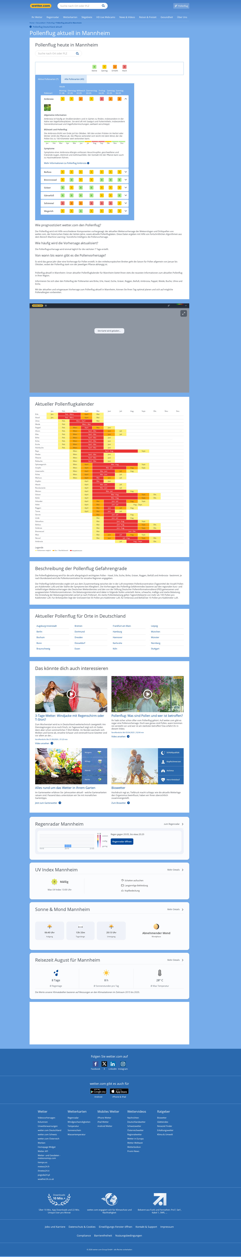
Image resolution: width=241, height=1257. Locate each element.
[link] (37, 17)
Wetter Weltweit (135, 1142)
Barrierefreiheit (103, 1235)
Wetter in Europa (135, 1138)
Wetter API (43, 1151)
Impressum (167, 1226)
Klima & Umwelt (165, 1134)
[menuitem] (37, 17)
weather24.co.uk (46, 1179)
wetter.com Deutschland (49, 1130)
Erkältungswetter (165, 1130)
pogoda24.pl (44, 1174)
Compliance (84, 1235)
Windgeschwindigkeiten (79, 1121)
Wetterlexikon (134, 1147)
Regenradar (73, 1117)
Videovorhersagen (46, 1117)
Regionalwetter (134, 1134)
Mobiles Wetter (108, 1111)
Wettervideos (136, 1111)
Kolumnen (43, 1121)
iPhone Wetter (104, 1117)
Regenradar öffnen (122, 841)
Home (32, 23)
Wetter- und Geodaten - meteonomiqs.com (49, 1157)
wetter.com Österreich (48, 1138)
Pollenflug (51, 23)
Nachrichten (133, 1117)
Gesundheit (40, 23)
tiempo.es (42, 1162)
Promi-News (133, 1151)
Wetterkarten (77, 1111)
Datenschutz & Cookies (82, 1226)
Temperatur (73, 1126)
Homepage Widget (47, 1147)
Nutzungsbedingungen (128, 1235)
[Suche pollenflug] (77, 54)
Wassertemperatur (76, 1134)
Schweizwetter (134, 1126)
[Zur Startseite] (41, 5)
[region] (109, 348)
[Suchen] (103, 6)
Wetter (42, 1111)
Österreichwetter (135, 1130)
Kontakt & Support (146, 1226)
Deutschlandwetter (136, 1121)
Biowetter (162, 1117)
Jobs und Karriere (55, 1226)
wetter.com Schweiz (47, 1134)
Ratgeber (163, 1111)
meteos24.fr (44, 1166)
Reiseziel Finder (164, 1126)
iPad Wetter (103, 1121)
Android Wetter (104, 1126)
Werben (41, 1142)
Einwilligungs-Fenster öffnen (115, 1226)
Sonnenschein (74, 1130)
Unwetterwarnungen (48, 1126)
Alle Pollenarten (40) (74, 79)
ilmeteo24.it (43, 1170)
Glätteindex (162, 1121)
